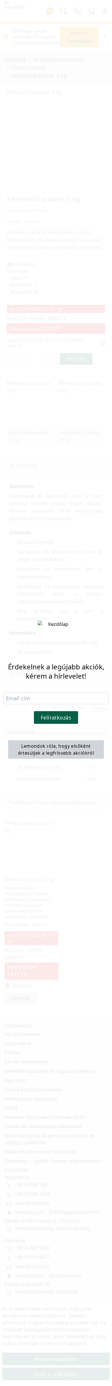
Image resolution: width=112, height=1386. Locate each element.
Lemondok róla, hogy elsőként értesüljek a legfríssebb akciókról (56, 749)
